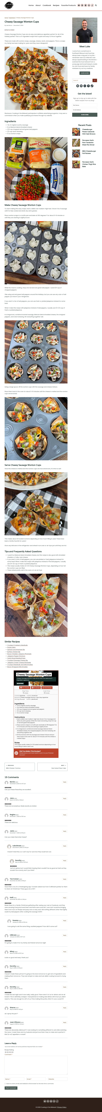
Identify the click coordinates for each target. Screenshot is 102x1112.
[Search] (95, 80)
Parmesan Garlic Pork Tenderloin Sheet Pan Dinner (88, 142)
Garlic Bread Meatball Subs (16, 658)
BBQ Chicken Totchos (13, 767)
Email (29, 1079)
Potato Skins (11, 647)
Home (31, 5)
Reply (64, 782)
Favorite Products (68, 5)
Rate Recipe (48, 687)
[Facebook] (82, 5)
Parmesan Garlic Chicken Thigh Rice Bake (89, 164)
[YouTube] (79, 5)
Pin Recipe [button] (36, 687)
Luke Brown (9, 25)
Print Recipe (25, 687)
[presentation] (76, 132)
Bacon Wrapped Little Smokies (17, 667)
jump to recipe (9, 30)
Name (7, 1079)
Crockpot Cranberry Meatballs (17, 645)
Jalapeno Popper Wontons (16, 656)
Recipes (56, 5)
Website (51, 1079)
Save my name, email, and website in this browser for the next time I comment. (30, 1083)
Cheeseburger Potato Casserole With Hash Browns (88, 131)
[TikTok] (92, 5)
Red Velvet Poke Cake (59, 767)
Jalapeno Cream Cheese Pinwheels (19, 662)
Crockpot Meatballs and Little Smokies (20, 665)
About (38, 5)
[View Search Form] (95, 5)
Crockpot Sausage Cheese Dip (17, 660)
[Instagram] (85, 5)
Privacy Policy (61, 1107)
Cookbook (47, 5)
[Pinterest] (89, 5)
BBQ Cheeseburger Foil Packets (89, 152)
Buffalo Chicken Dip (13, 652)
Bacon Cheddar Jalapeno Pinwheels (19, 654)
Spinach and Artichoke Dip (16, 650)
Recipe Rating (9, 1050)
